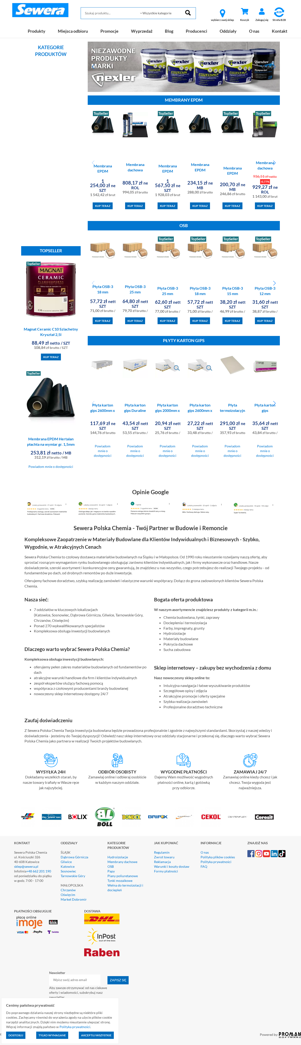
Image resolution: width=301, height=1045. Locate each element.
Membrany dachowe (122, 862)
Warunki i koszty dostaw (171, 866)
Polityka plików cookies (218, 857)
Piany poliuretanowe (122, 876)
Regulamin (162, 852)
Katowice (68, 866)
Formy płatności (166, 871)
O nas (254, 31)
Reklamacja (162, 862)
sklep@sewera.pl (26, 866)
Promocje (109, 31)
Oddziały (228, 31)
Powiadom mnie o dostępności (50, 467)
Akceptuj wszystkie (96, 1035)
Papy (111, 871)
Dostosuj (15, 1035)
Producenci (196, 31)
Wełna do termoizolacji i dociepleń (125, 887)
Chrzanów (68, 890)
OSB (110, 866)
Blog (169, 31)
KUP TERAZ (51, 357)
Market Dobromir (74, 899)
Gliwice (66, 862)
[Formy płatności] (184, 760)
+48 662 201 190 (38, 871)
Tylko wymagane (52, 1035)
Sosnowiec (68, 871)
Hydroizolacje (117, 857)
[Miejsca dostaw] (117, 760)
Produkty (36, 31)
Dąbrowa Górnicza (74, 857)
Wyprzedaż (141, 31)
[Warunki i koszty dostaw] (51, 760)
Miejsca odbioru (73, 31)
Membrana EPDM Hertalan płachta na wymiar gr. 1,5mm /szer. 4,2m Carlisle (51, 444)
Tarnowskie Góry (73, 876)
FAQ (204, 866)
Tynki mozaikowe (119, 881)
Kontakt (279, 31)
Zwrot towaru (164, 857)
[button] (93, 67)
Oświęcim (68, 895)
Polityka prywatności (216, 862)
